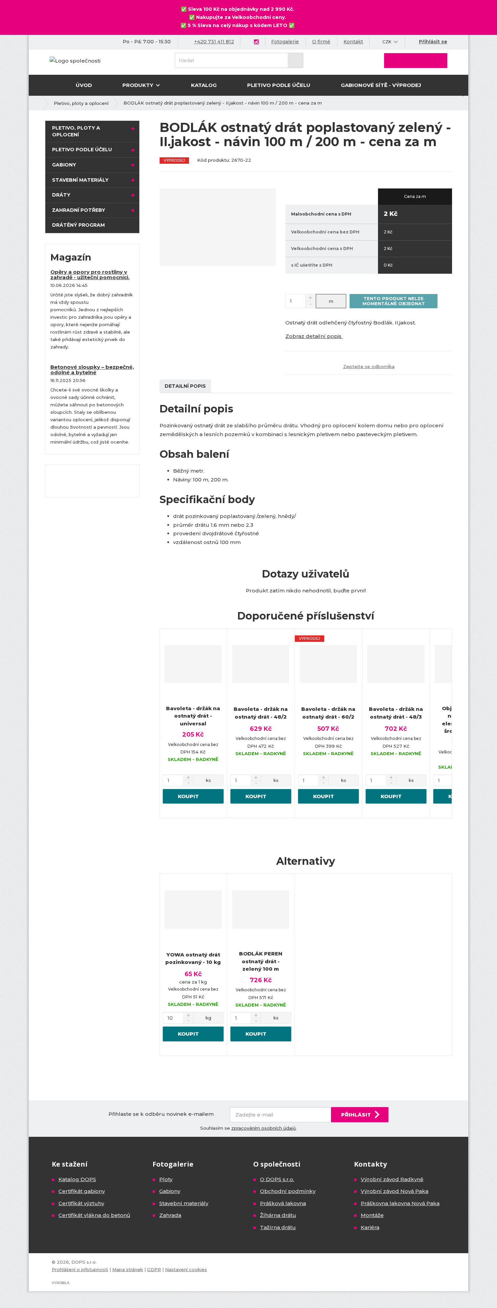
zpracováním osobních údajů (263, 1128)
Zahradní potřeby (78, 210)
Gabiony (64, 165)
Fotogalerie (285, 42)
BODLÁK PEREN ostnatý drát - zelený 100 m (260, 961)
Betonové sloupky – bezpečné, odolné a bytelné (92, 370)
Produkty (138, 85)
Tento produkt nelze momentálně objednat (393, 301)
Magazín (70, 257)
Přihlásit (356, 1114)
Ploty (165, 1179)
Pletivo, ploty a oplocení (76, 131)
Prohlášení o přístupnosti (80, 1269)
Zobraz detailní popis (314, 336)
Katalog (204, 85)
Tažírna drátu (278, 1227)
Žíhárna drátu (278, 1215)
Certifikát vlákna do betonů (94, 1215)
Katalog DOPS (77, 1179)
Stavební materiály (80, 180)
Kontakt (353, 42)
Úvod (84, 85)
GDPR (154, 1269)
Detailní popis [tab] (185, 386)
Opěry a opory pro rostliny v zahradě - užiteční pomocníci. (89, 275)
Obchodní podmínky (287, 1191)
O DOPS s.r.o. (277, 1179)
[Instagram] (256, 42)
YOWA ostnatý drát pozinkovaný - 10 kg (193, 958)
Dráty (61, 195)
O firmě (321, 42)
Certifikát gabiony (81, 1191)
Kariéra (370, 1227)
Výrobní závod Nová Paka (394, 1191)
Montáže (372, 1215)
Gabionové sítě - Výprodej (381, 85)
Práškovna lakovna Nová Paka (400, 1203)
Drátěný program (78, 225)
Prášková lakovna (283, 1203)
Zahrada (170, 1215)
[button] (387, 41)
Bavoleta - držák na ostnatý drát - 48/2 (261, 713)
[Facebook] (248, 41)
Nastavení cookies (186, 1269)
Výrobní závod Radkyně (392, 1179)
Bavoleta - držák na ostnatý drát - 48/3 (396, 713)
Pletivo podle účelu (278, 85)
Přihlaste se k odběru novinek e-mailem (161, 1114)
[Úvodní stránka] (75, 60)
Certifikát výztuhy (81, 1203)
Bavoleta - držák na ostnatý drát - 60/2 (328, 713)
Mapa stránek (127, 1269)
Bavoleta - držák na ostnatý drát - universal (193, 716)
